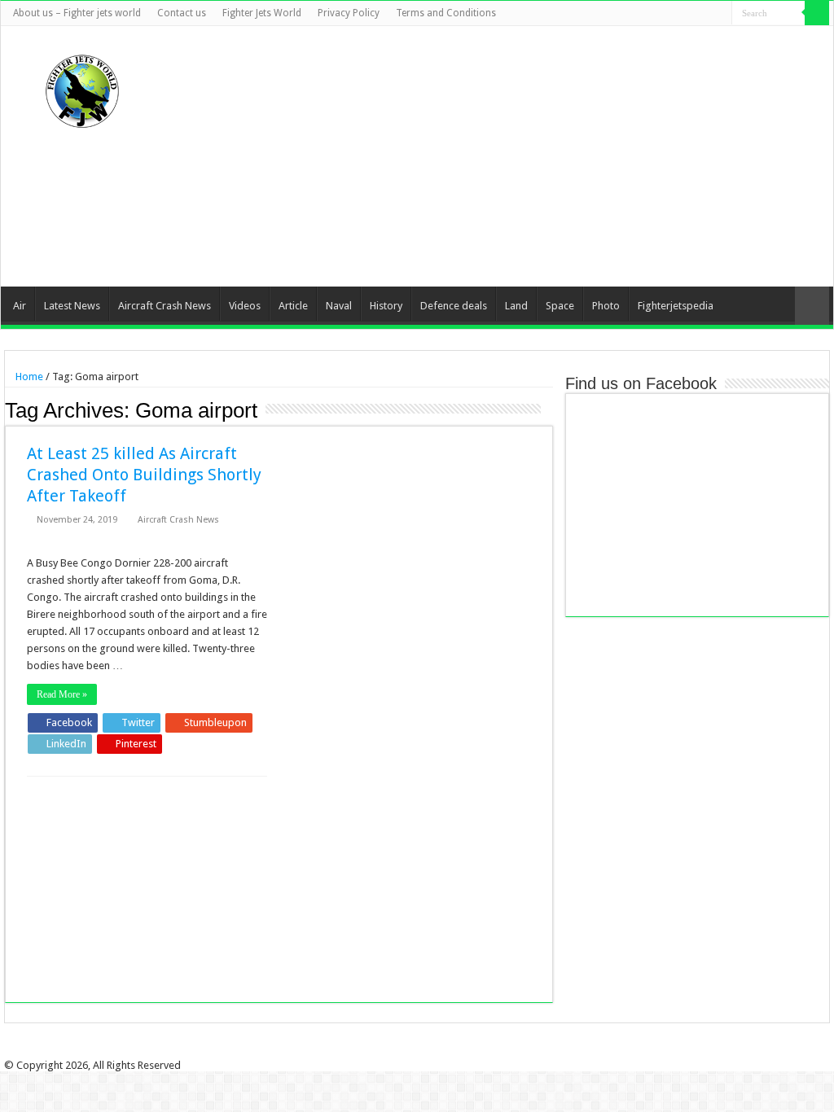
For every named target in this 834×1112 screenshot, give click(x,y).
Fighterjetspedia (675, 306)
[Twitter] (673, 14)
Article (293, 306)
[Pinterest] (689, 14)
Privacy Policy (349, 13)
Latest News (72, 306)
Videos (245, 306)
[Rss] (642, 14)
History (386, 306)
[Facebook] (658, 14)
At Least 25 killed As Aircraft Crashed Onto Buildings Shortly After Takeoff (144, 475)
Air (19, 306)
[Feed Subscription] (548, 409)
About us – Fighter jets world (77, 13)
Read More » (62, 694)
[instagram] (719, 14)
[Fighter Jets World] (82, 87)
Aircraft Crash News (164, 306)
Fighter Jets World (261, 13)
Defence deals (453, 306)
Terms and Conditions (446, 13)
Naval (339, 306)
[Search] (817, 13)
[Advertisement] (520, 156)
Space (560, 306)
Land (516, 306)
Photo (606, 306)
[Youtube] (704, 14)
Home (28, 376)
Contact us (181, 13)
